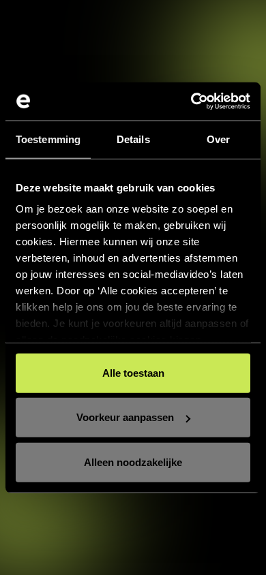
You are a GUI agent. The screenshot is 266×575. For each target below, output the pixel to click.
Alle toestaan (133, 372)
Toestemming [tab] (48, 138)
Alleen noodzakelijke (133, 461)
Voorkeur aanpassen (125, 417)
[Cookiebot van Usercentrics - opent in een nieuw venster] (191, 101)
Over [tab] (218, 138)
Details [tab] (133, 138)
